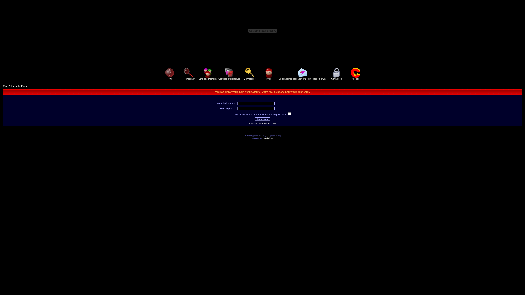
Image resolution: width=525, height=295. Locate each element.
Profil (268, 79)
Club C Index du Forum (15, 86)
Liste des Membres (208, 79)
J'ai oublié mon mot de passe (262, 123)
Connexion (336, 79)
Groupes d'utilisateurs (229, 79)
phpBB (256, 136)
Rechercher (189, 79)
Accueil (355, 79)
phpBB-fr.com (269, 138)
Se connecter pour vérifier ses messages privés (303, 79)
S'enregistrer (250, 79)
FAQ (170, 79)
